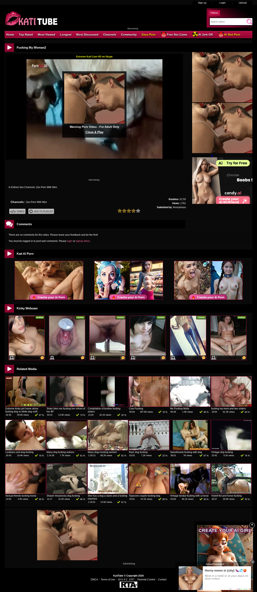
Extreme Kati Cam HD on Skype (94, 56)
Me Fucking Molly (179, 408)
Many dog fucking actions (60, 452)
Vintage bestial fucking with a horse (189, 495)
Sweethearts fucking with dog (186, 452)
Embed (20, 211)
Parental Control (146, 579)
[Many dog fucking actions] (67, 449)
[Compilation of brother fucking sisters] (108, 405)
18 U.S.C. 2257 (126, 579)
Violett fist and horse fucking (226, 495)
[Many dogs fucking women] (108, 449)
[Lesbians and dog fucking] (25, 449)
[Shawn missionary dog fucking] (67, 493)
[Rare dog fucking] (149, 449)
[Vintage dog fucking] (231, 449)
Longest (65, 34)
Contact (162, 579)
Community (129, 34)
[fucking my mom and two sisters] (231, 405)
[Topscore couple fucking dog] (149, 493)
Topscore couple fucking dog (144, 495)
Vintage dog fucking (222, 452)
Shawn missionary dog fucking (63, 495)
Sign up (202, 2)
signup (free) (83, 241)
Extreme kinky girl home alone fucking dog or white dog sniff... (22, 410)
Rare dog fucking (138, 452)
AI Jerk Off (205, 34)
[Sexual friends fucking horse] (25, 493)
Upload (243, 2)
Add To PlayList (43, 211)
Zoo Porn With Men (36, 202)
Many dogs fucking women (102, 452)
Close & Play (94, 132)
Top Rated (26, 34)
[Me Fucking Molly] (190, 405)
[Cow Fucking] (149, 405)
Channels (109, 34)
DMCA (94, 579)
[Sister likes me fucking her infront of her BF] (67, 405)
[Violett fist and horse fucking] (231, 493)
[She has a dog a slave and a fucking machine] (108, 493)
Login (222, 2)
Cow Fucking (136, 408)
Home (10, 34)
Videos (214, 12)
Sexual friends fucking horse (20, 495)
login (69, 241)
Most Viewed (46, 34)
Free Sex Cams (177, 34)
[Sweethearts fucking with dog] (190, 449)
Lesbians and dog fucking (19, 452)
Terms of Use (108, 579)
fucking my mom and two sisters (228, 408)
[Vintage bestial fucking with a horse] (190, 493)
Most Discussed (87, 34)
